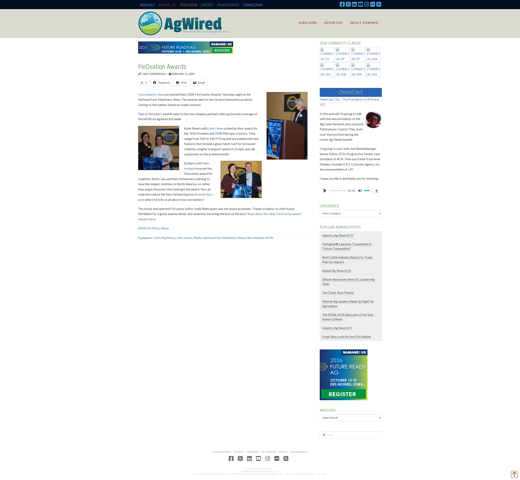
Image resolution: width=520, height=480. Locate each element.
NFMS (269, 238)
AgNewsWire (228, 5)
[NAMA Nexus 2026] (343, 374)
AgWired (147, 5)
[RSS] (379, 4)
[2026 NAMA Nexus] (185, 47)
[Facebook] (342, 4)
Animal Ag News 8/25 (336, 270)
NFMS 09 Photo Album (153, 228)
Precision (188, 5)
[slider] (337, 190)
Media (197, 238)
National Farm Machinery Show (224, 238)
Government (299, 452)
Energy (207, 5)
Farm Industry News (151, 94)
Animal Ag (167, 5)
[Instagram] (367, 4)
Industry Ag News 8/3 (337, 328)
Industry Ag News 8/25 (337, 235)
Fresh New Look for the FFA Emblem (346, 336)
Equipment (145, 238)
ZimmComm (253, 5)
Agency (238, 452)
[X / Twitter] (348, 4)
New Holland (255, 238)
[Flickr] (373, 4)
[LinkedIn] (354, 4)
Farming (253, 452)
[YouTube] (361, 4)
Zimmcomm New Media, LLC (260, 471)
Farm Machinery (164, 238)
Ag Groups (268, 452)
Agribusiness (221, 452)
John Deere (216, 128)
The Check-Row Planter (338, 292)
